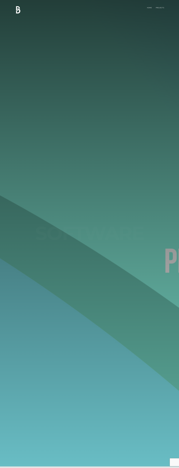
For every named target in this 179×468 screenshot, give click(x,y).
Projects (160, 8)
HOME (149, 8)
